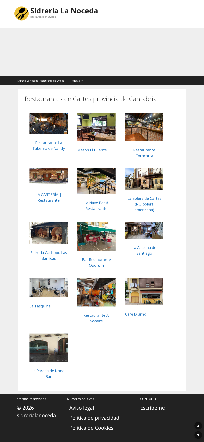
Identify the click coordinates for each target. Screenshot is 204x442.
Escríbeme (152, 407)
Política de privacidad (94, 417)
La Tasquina (40, 306)
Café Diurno (135, 314)
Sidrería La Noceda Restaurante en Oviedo (41, 80)
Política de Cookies (91, 427)
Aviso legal (81, 407)
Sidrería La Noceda (64, 10)
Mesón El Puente (92, 150)
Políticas (75, 80)
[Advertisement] (102, 52)
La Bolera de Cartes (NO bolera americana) (144, 204)
